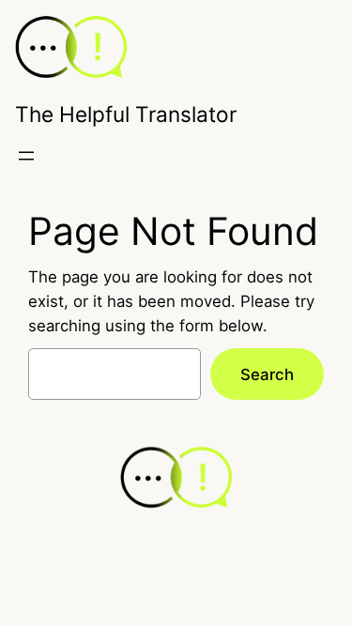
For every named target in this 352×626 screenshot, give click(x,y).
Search (267, 374)
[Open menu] (26, 156)
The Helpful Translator (126, 114)
